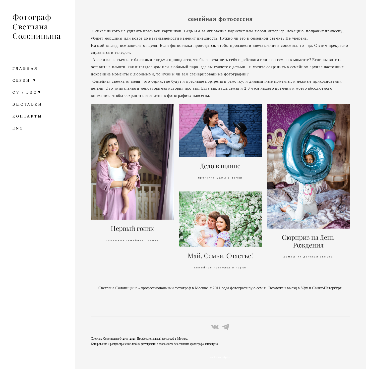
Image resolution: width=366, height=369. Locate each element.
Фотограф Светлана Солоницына (36, 26)
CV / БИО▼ (27, 92)
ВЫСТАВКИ (27, 104)
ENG (18, 127)
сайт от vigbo (220, 357)
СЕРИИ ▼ (24, 80)
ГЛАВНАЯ (25, 68)
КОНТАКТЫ (27, 116)
